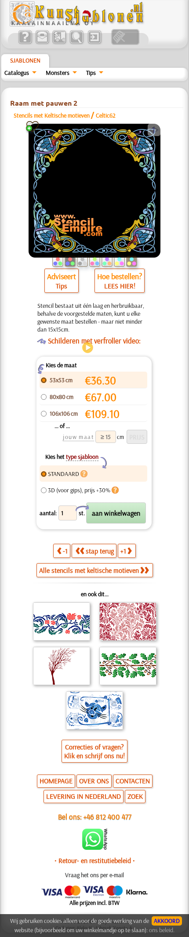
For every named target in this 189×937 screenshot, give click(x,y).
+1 (123, 550)
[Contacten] (42, 43)
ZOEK (135, 796)
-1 (65, 550)
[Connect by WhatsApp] (94, 848)
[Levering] (59, 43)
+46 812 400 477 (107, 816)
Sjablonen (25, 60)
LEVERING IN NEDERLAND (83, 796)
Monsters (57, 73)
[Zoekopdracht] (76, 43)
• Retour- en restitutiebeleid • (95, 860)
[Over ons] (24, 43)
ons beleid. (161, 930)
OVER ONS (94, 780)
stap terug (100, 550)
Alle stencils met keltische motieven (89, 570)
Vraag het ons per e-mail (94, 875)
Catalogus (16, 73)
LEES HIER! (119, 285)
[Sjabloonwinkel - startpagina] (78, 24)
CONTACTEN (133, 780)
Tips (91, 73)
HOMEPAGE (56, 780)
